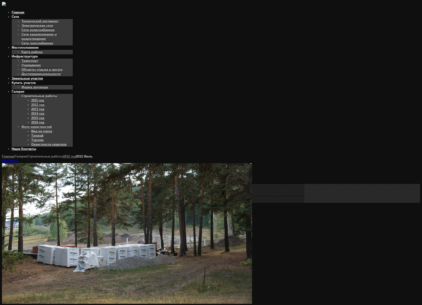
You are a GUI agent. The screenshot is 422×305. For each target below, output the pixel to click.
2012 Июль (10, 161)
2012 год (69, 156)
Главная (8, 156)
